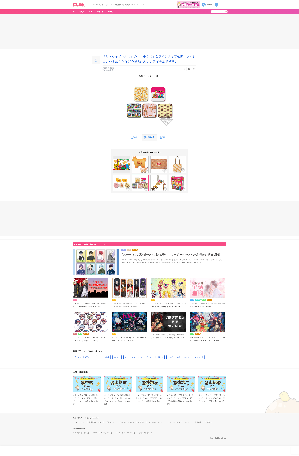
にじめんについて (79, 422)
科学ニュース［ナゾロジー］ (103, 433)
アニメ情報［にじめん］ (81, 433)
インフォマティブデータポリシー (179, 422)
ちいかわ (117, 357)
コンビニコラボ (173, 357)
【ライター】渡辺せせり (83, 357)
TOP (73, 12)
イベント (187, 357)
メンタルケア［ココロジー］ (126, 433)
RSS (221, 4)
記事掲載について (95, 422)
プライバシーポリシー (156, 422)
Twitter (209, 4)
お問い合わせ (110, 422)
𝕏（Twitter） (209, 422)
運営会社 (198, 422)
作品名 (81, 12)
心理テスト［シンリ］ (146, 433)
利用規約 (141, 422)
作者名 (110, 12)
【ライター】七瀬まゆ (155, 357)
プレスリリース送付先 (126, 422)
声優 (90, 12)
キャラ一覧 (199, 357)
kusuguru (76, 428)
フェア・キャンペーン (133, 357)
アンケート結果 (103, 357)
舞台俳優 (100, 12)
